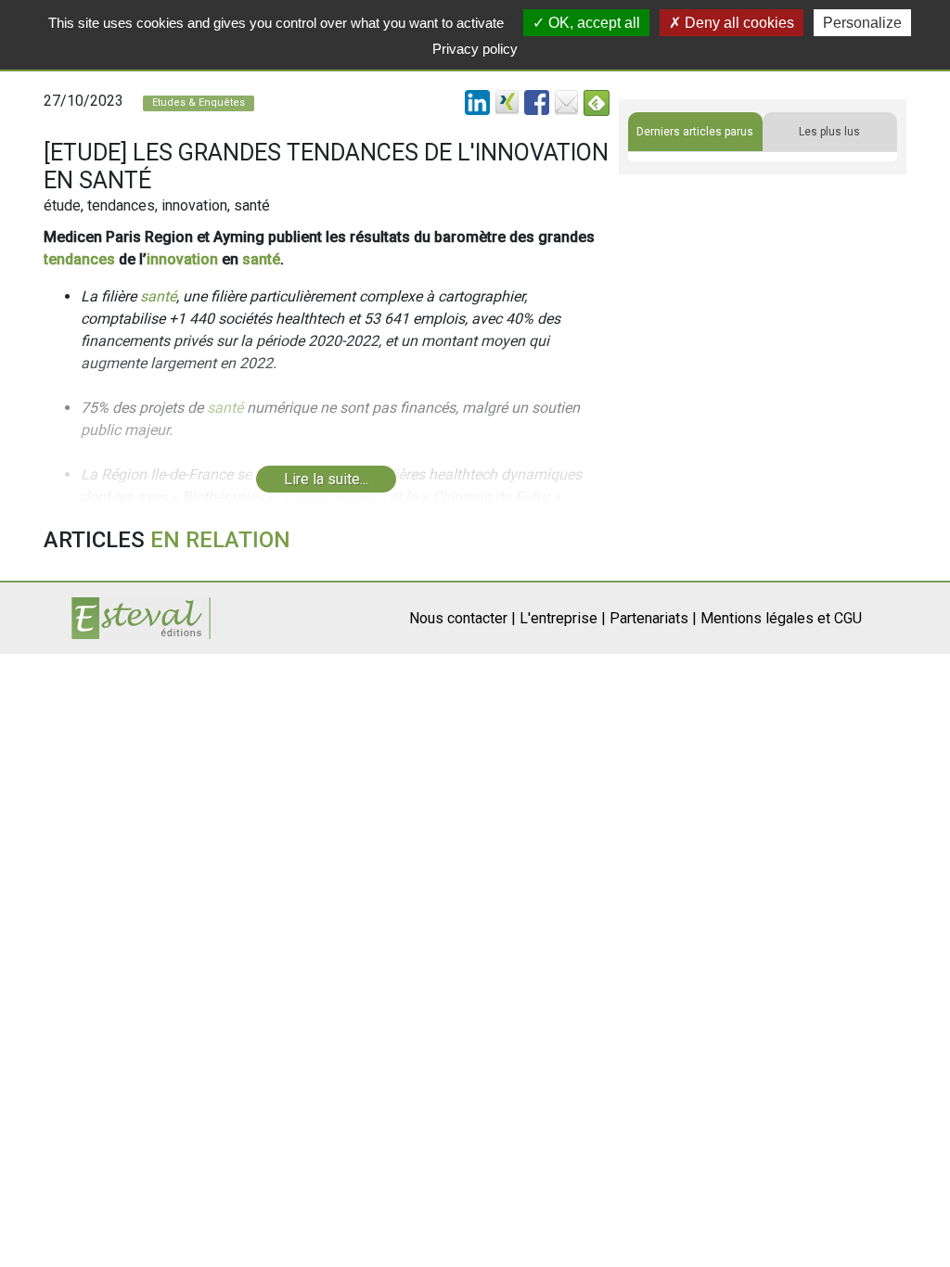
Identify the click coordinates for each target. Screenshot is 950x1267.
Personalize (862, 23)
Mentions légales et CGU (781, 618)
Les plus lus (829, 131)
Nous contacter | (462, 618)
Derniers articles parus (694, 131)
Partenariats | (653, 618)
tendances (79, 259)
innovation (182, 259)
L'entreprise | (563, 618)
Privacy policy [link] (475, 49)
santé (261, 259)
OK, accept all (592, 23)
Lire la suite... (326, 479)
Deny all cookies (737, 23)
